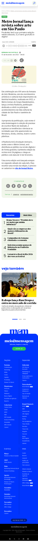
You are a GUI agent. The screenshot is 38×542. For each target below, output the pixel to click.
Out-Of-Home (26, 393)
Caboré (6, 427)
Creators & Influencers (25, 390)
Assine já (19, 349)
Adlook (24, 443)
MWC (5, 412)
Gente (6, 375)
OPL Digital (25, 414)
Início (3, 11)
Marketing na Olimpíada (26, 372)
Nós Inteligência (26, 421)
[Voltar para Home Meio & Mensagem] (17, 3)
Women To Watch (9, 382)
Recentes (10, 215)
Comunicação (8, 367)
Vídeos (6, 391)
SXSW (5, 410)
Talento (24, 380)
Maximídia (7, 422)
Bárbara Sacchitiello (10, 52)
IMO (23, 409)
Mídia (8, 11)
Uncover (24, 434)
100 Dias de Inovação (25, 368)
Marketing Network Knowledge (9, 478)
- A (4, 60)
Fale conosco (26, 465)
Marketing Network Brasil (11, 468)
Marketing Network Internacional (9, 497)
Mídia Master (8, 462)
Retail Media (25, 386)
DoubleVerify (26, 441)
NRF (5, 415)
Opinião (6, 377)
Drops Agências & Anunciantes (27, 377)
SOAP (23, 406)
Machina (24, 426)
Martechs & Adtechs (25, 397)
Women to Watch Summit (11, 456)
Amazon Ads (25, 411)
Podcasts (6, 388)
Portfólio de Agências (10, 398)
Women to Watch (27, 471)
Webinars (6, 393)
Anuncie (24, 458)
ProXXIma (7, 380)
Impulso (24, 416)
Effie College (7, 507)
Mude (24, 436)
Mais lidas (27, 215)
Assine (24, 453)
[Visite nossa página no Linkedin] (23, 539)
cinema (16, 194)
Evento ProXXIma (9, 420)
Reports (6, 401)
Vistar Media (25, 424)
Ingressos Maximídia (25, 479)
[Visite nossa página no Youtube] (28, 539)
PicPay (24, 419)
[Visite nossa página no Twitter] (14, 539)
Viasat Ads (25, 429)
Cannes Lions (8, 407)
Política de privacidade (25, 461)
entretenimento (26, 194)
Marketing (7, 370)
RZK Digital (25, 438)
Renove (24, 455)
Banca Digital (8, 396)
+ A (8, 60)
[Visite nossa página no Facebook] (10, 539)
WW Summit (7, 417)
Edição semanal (26, 469)
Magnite (24, 431)
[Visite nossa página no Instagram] (19, 539)
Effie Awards (7, 425)
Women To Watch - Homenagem (9, 483)
